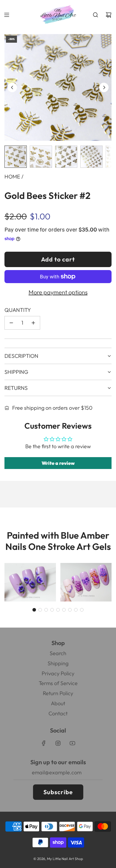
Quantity (17, 310)
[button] (12, 87)
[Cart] (108, 14)
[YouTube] (72, 743)
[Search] (95, 14)
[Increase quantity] (33, 322)
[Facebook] (43, 743)
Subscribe (58, 792)
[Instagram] (58, 743)
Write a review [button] (58, 463)
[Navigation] (6, 14)
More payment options (58, 292)
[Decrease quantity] (11, 322)
